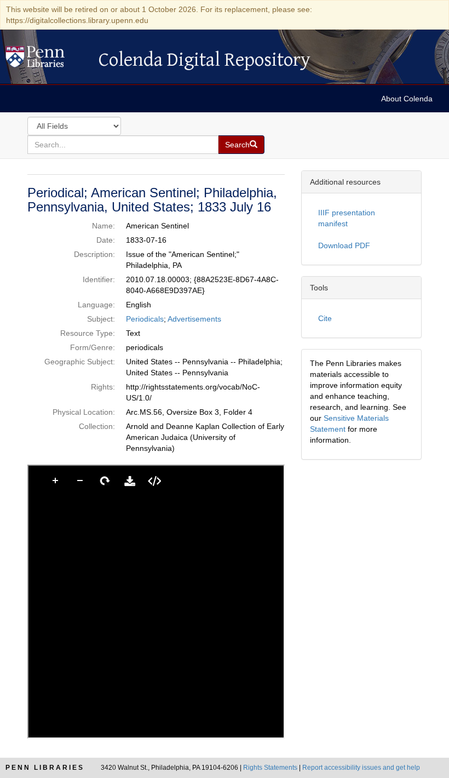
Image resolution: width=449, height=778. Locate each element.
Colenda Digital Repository (46, 59)
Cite (325, 318)
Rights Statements (270, 767)
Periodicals (145, 318)
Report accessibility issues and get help (361, 767)
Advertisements (194, 318)
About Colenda (407, 98)
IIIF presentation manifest (346, 218)
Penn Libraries (44, 767)
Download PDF (344, 245)
